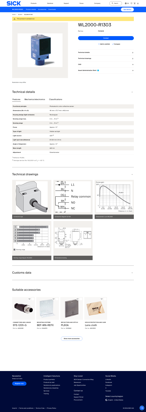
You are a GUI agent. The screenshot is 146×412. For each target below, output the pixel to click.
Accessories (42, 9)
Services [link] (46, 391)
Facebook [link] (108, 382)
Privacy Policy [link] (51, 408)
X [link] (105, 388)
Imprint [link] (14, 408)
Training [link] (46, 394)
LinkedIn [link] (108, 380)
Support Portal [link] (78, 397)
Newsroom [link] (77, 382)
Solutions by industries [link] (51, 388)
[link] (14, 3)
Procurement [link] (78, 400)
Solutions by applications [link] (52, 385)
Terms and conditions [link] (26, 408)
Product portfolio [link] (49, 380)
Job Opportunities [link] (80, 385)
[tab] (16, 99)
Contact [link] (76, 394)
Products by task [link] (49, 382)
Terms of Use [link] (40, 408)
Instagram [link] (108, 385)
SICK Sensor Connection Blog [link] (84, 380)
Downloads (52, 9)
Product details (31, 9)
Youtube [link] (108, 391)
